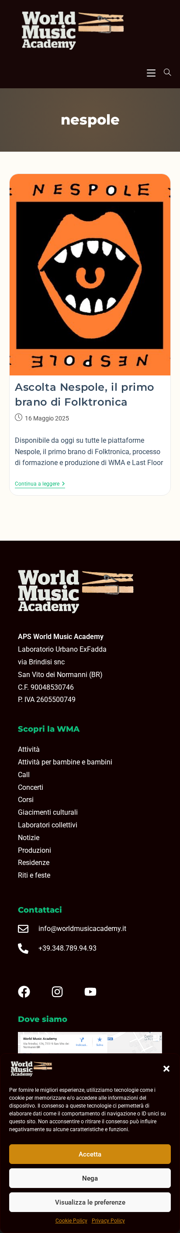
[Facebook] (31, 992)
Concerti (30, 787)
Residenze (33, 862)
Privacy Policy (108, 1221)
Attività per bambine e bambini (65, 762)
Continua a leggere (40, 484)
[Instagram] (64, 992)
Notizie (28, 838)
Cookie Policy (71, 1221)
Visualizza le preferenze (90, 1202)
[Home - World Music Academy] (90, 31)
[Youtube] (97, 992)
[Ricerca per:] (164, 72)
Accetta (90, 1154)
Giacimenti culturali (48, 812)
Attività (29, 749)
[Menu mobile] (151, 71)
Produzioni (34, 850)
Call (24, 775)
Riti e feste (34, 875)
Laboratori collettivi (47, 825)
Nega (90, 1178)
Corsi (26, 799)
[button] (166, 1068)
